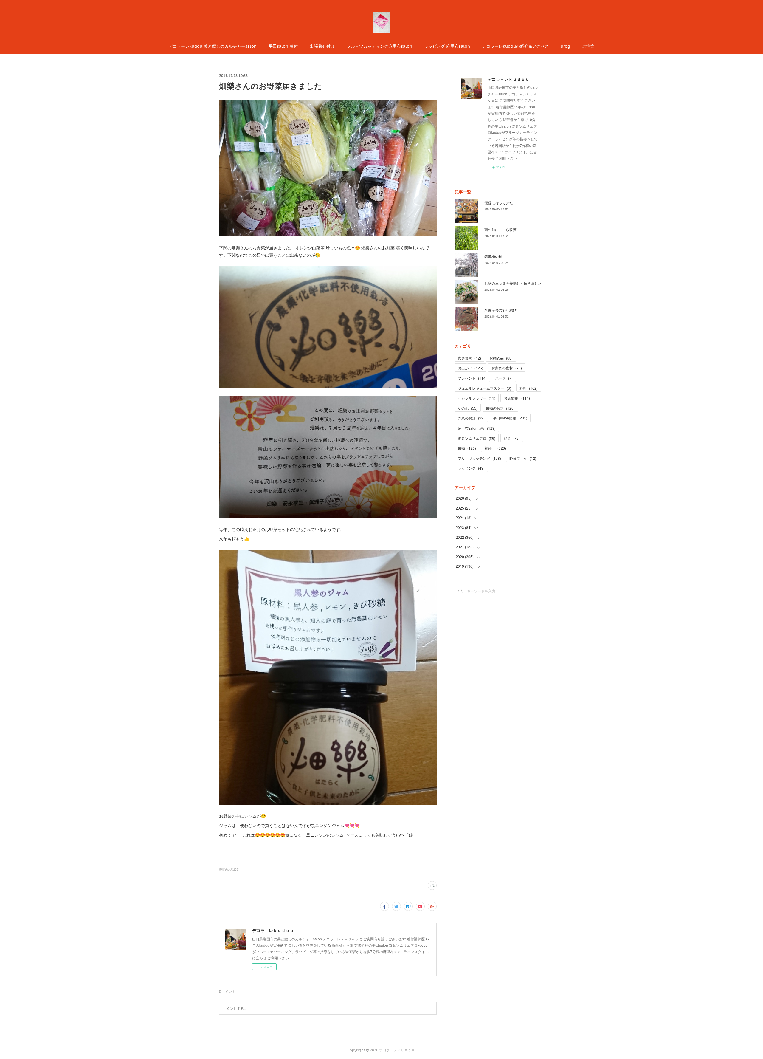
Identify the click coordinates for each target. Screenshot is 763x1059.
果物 (467, 447)
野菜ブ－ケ (522, 458)
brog (565, 46)
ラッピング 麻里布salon (447, 46)
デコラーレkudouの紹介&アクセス (515, 46)
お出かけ (470, 367)
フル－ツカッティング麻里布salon (379, 46)
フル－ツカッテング (479, 458)
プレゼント (472, 377)
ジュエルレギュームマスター (484, 388)
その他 (467, 408)
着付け (495, 447)
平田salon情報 (510, 417)
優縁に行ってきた (498, 202)
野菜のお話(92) (229, 869)
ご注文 (588, 46)
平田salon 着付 (283, 46)
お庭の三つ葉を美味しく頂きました (513, 283)
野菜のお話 (471, 417)
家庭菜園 (469, 357)
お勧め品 (501, 357)
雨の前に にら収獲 (500, 229)
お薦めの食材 (506, 367)
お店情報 (517, 397)
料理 (528, 388)
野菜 (512, 438)
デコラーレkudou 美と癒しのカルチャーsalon (212, 46)
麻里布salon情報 (477, 428)
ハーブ (504, 377)
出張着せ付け (322, 46)
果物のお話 (500, 408)
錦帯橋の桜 (493, 256)
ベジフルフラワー (476, 397)
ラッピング (471, 467)
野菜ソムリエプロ (476, 438)
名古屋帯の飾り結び (500, 309)
